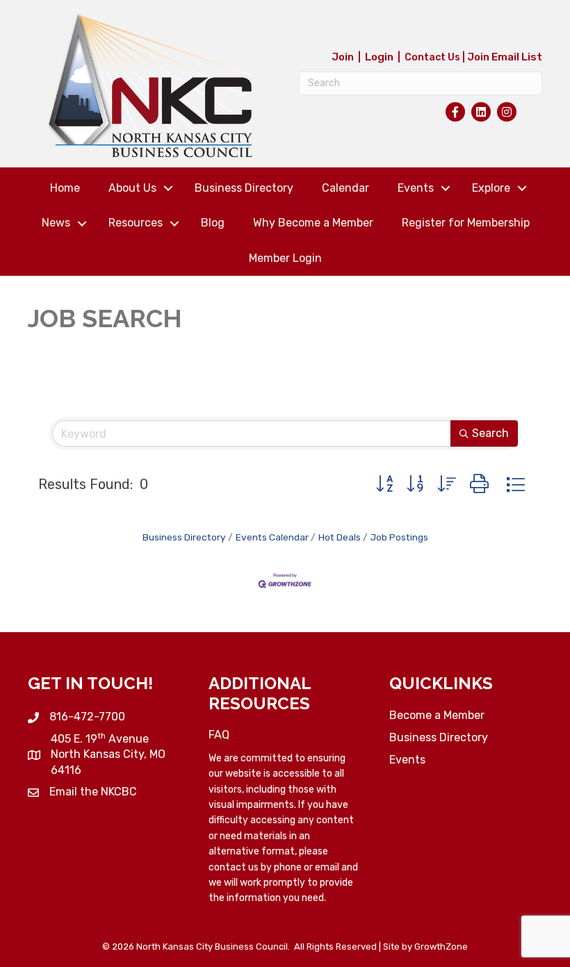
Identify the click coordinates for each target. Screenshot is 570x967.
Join (343, 57)
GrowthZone (441, 946)
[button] (384, 484)
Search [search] (490, 433)
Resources (135, 222)
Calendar (345, 188)
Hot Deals (339, 537)
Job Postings (399, 537)
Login (379, 57)
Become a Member (436, 715)
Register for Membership (466, 222)
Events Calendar (272, 537)
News (56, 222)
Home (65, 188)
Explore (491, 188)
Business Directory (244, 188)
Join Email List (504, 57)
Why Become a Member (313, 222)
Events (416, 188)
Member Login (285, 258)
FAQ (219, 734)
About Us (132, 188)
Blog (213, 222)
